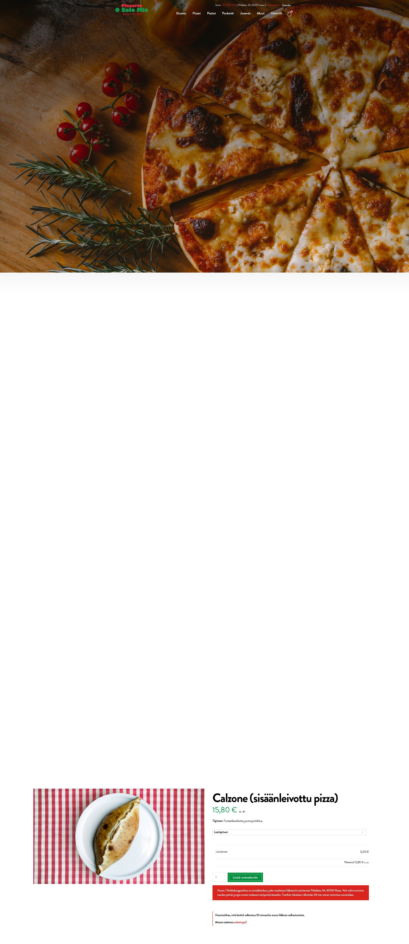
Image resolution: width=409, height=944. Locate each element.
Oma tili (276, 13)
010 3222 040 (229, 5)
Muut (261, 13)
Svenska (286, 5)
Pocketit (228, 13)
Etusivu (181, 13)
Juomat (245, 13)
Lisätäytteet (221, 832)
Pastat (211, 13)
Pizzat (197, 13)
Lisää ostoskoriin (245, 877)
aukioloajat (240, 922)
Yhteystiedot (272, 5)
